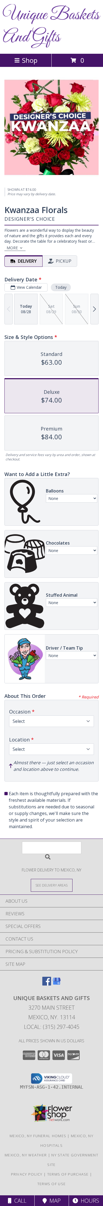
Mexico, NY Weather (26, 1155)
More (12, 247)
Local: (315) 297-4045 (51, 1027)
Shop (29, 60)
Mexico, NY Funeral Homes (38, 1135)
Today (60, 287)
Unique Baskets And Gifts (51, 26)
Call (19, 1200)
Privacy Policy (27, 1174)
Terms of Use (51, 1183)
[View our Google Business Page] (56, 984)
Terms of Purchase (68, 1174)
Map (54, 1200)
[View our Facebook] (46, 984)
